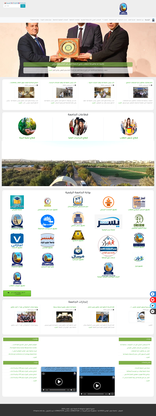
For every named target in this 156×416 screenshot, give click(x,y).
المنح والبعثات (146, 362)
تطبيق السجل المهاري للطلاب (139, 210)
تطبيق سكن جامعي (78, 226)
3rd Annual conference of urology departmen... (22, 354)
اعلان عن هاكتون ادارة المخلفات (140, 351)
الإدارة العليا (131, 20)
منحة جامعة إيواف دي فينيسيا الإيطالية (138, 371)
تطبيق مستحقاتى (17, 229)
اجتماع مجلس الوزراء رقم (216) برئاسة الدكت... (23, 377)
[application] (59, 382)
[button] (144, 50)
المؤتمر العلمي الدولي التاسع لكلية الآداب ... (24, 345)
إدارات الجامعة (122, 20)
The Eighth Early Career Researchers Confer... (23, 348)
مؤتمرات (35, 339)
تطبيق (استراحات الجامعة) (47, 229)
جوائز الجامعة (35, 20)
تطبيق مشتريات (17, 267)
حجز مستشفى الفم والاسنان (78, 207)
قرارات (36, 362)
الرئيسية (147, 20)
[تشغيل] (44, 390)
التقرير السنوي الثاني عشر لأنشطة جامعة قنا (136, 354)
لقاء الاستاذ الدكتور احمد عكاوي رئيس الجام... (100, 307)
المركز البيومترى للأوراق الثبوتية (108, 277)
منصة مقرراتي (17, 210)
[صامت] (71, 390)
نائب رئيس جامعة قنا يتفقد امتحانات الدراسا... (62, 83)
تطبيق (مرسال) (78, 260)
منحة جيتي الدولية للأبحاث (142, 368)
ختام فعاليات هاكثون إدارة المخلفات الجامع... (138, 83)
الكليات (106, 20)
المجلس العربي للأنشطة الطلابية (91, 20)
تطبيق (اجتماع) (78, 241)
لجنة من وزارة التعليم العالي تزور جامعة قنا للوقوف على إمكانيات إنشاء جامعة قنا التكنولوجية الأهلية (78, 64)
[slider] (57, 389)
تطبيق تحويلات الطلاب (17, 286)
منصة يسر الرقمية (108, 230)
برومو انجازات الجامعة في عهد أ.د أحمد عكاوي (24, 307)
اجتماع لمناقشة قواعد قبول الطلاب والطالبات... (23, 83)
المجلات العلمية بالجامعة (60, 20)
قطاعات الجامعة (74, 20)
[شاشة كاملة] (74, 390)
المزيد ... (147, 357)
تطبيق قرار (139, 266)
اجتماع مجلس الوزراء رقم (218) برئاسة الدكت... (23, 371)
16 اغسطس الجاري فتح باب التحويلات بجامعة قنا (135, 345)
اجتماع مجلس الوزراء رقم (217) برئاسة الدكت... (23, 374)
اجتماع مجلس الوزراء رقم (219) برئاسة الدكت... (23, 368)
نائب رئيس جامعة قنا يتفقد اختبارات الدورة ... (100, 83)
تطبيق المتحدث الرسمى (108, 210)
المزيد (51, 70)
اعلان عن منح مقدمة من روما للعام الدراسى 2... (136, 377)
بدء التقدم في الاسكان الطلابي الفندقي (138, 348)
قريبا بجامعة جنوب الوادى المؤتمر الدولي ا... (24, 351)
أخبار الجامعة (113, 20)
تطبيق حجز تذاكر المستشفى (47, 210)
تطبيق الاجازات (17, 248)
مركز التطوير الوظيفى (139, 228)
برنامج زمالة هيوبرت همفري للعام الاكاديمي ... (136, 374)
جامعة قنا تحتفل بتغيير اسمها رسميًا (64, 307)
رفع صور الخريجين (47, 267)
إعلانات (148, 339)
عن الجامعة (140, 20)
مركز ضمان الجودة (46, 20)
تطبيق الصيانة (139, 247)
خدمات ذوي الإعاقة (108, 258)
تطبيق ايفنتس (47, 248)
